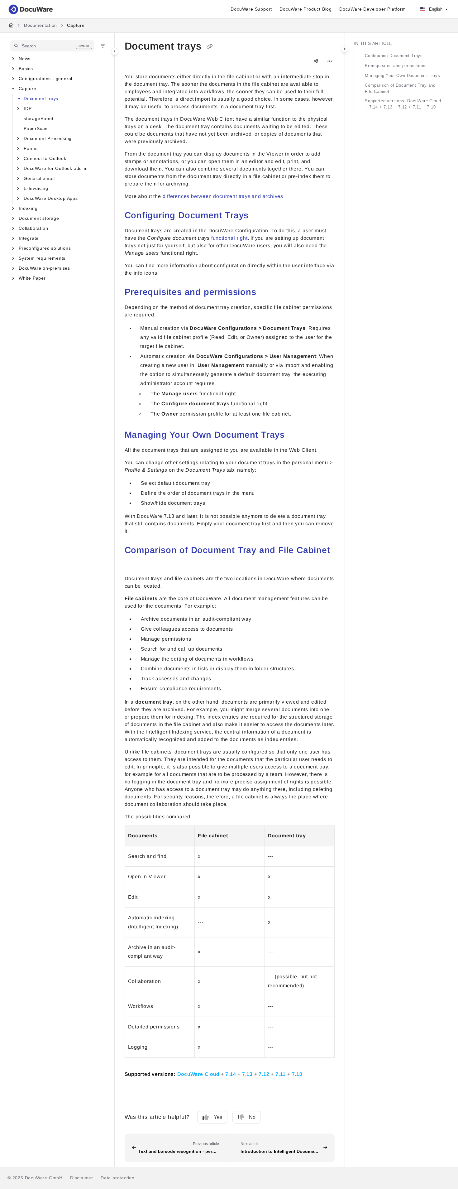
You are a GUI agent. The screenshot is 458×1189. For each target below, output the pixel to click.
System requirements (42, 258)
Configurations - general (45, 78)
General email (39, 178)
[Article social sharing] (316, 61)
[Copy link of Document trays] (210, 47)
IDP (27, 108)
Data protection (118, 1177)
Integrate (29, 238)
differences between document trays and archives (223, 196)
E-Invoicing (36, 188)
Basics (26, 68)
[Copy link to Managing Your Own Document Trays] (295, 435)
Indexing (28, 208)
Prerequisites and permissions (396, 65)
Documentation (40, 25)
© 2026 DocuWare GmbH (35, 1177)
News (25, 58)
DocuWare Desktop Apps (51, 198)
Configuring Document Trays (394, 55)
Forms (31, 148)
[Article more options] (330, 61)
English (435, 9)
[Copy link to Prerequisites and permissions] (266, 293)
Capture (76, 25)
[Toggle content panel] (344, 49)
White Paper (32, 278)
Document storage (39, 218)
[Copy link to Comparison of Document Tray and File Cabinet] (135, 564)
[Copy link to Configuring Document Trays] (259, 216)
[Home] (31, 9)
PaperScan (36, 128)
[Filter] (103, 46)
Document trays (41, 98)
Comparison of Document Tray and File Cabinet (400, 88)
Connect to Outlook (45, 158)
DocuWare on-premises (44, 268)
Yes (218, 1117)
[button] (52, 45)
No (252, 1117)
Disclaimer (81, 1177)
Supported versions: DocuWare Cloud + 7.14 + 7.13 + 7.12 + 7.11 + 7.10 (403, 104)
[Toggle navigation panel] (114, 51)
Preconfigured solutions (45, 248)
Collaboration (33, 228)
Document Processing (48, 138)
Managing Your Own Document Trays (402, 75)
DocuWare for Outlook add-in (56, 168)
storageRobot (39, 118)
